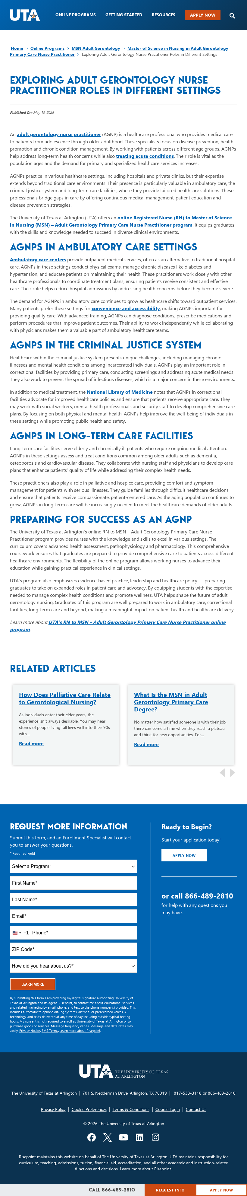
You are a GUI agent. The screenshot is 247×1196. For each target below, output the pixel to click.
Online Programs (47, 48)
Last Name (24, 899)
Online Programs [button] (75, 14)
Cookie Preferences (89, 1109)
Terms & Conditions (131, 1109)
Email (19, 916)
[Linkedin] (139, 1137)
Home (17, 48)
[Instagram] (155, 1137)
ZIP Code (23, 949)
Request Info (170, 1190)
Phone (40, 932)
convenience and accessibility (126, 308)
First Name (24, 883)
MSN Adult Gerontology (96, 48)
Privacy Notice (29, 1030)
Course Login (167, 1109)
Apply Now (202, 15)
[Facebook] (91, 1137)
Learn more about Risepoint (80, 1030)
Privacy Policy (53, 1109)
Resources (163, 14)
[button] (232, 16)
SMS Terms (50, 1030)
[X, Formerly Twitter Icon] (107, 1137)
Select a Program (31, 866)
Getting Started (123, 14)
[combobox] (73, 866)
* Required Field (22, 853)
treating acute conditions (145, 156)
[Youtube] (123, 1137)
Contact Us (196, 1109)
